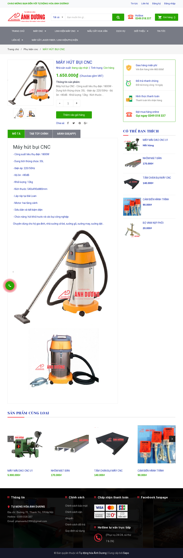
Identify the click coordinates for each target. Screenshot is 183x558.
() (169, 17)
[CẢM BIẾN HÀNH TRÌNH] (157, 444)
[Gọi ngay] (10, 286)
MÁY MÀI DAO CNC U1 (155, 140)
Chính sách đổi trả (75, 524)
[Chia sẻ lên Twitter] (74, 123)
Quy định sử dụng (75, 530)
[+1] (85, 123)
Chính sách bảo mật (76, 505)
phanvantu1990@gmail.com (31, 521)
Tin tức (134, 3)
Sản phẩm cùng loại (28, 413)
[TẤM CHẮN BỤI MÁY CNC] (113, 444)
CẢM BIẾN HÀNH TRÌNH (156, 199)
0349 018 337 (156, 115)
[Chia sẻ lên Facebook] (68, 123)
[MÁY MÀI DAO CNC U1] (27, 444)
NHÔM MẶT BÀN (152, 158)
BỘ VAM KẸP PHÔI (153, 222)
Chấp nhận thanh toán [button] (113, 497)
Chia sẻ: (60, 123)
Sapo (126, 553)
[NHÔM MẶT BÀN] (70, 444)
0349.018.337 (25, 516)
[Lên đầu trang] (175, 547)
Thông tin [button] (18, 497)
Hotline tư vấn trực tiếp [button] (114, 527)
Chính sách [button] (76, 497)
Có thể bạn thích (141, 131)
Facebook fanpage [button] (154, 497)
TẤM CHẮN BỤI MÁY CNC (157, 177)
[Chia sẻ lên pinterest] (79, 123)
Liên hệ (145, 3)
